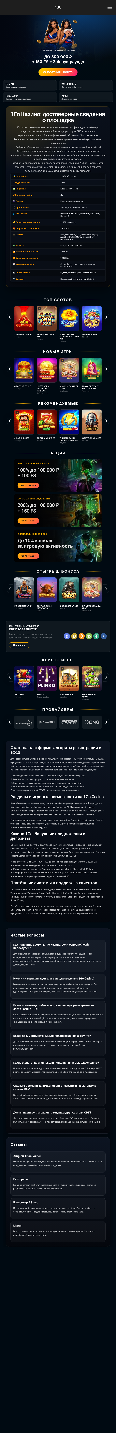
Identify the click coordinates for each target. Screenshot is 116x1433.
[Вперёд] (106, 317)
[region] (58, 324)
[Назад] (10, 317)
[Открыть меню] (110, 7)
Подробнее (19, 645)
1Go (58, 7)
